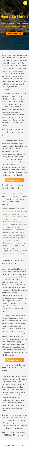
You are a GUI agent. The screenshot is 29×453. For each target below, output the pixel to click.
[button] (14, 33)
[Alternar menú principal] (25, 3)
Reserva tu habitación (14, 180)
